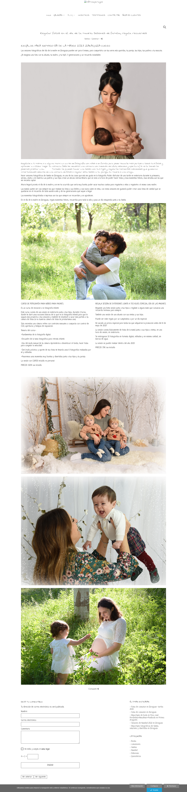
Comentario (25, 729)
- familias (133, 747)
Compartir (92, 689)
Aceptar (155, 790)
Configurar (154, 786)
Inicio (48, 15)
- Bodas (133, 741)
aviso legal (45, 749)
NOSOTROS (83, 15)
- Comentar (94, 39)
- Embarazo (134, 753)
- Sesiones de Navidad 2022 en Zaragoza (146, 723)
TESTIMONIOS (98, 15)
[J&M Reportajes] (93, 6)
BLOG (70, 15)
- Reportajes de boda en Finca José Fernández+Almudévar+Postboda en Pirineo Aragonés (147, 717)
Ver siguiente (40, 777)
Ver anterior (27, 777)
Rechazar (172, 786)
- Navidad (134, 750)
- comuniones (135, 744)
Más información (137, 786)
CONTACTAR (114, 15)
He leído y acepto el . (36, 749)
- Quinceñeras (135, 756)
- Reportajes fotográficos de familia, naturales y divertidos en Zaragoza (144, 727)
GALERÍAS (58, 15)
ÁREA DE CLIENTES (132, 15)
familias (87, 39)
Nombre (24, 711)
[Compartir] (102, 38)
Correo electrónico (28, 720)
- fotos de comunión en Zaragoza (143, 712)
